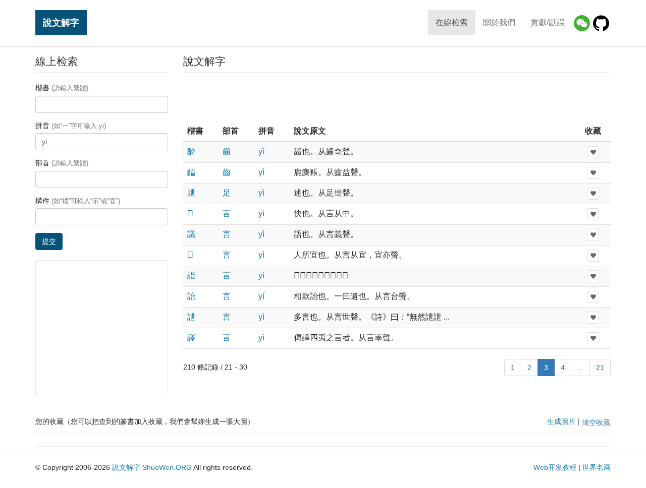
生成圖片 (561, 421)
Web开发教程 (554, 467)
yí (261, 296)
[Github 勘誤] (601, 23)
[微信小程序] (581, 23)
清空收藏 (596, 422)
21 (600, 367)
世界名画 (596, 467)
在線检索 (452, 22)
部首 (61, 163)
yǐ (261, 151)
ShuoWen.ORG (167, 467)
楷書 (61, 88)
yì (261, 172)
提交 (49, 241)
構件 (77, 201)
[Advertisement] (396, 97)
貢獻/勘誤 (547, 22)
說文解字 (61, 22)
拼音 (70, 125)
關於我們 (499, 22)
